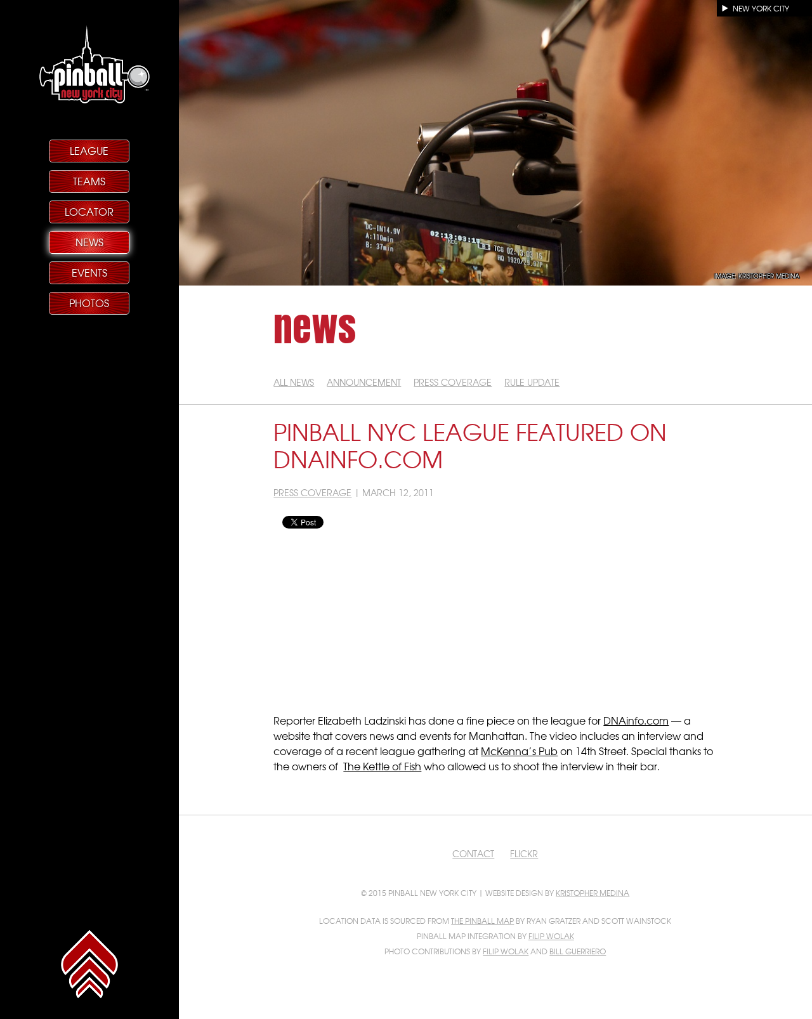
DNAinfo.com (636, 720)
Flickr (524, 853)
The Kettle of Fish (382, 765)
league (89, 150)
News (89, 241)
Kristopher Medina (592, 892)
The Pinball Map (482, 920)
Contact (473, 853)
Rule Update (532, 382)
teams (89, 180)
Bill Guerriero (577, 951)
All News (293, 382)
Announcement (364, 382)
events (89, 272)
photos (89, 302)
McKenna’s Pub (519, 750)
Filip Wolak (551, 936)
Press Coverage (453, 382)
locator (89, 211)
